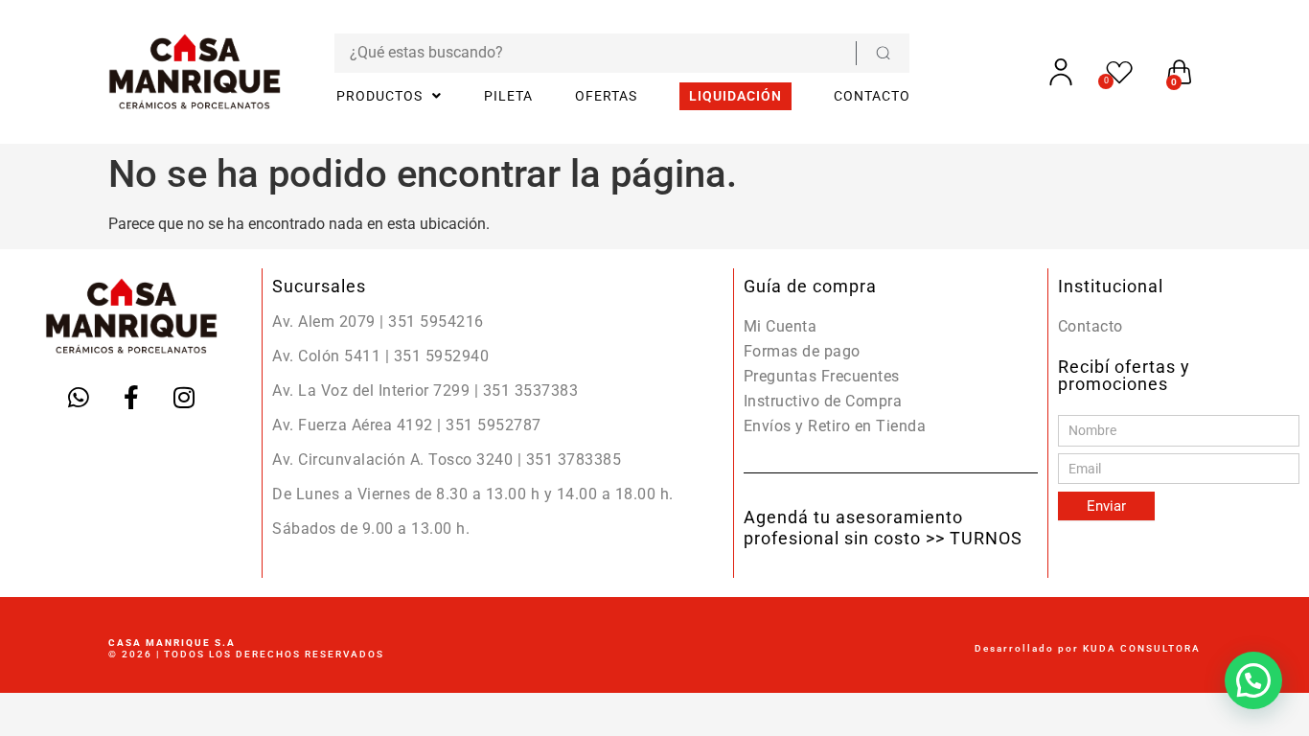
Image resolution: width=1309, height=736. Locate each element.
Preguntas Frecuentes (822, 376)
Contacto (1090, 326)
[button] (1253, 680)
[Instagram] (184, 398)
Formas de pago (802, 351)
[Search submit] (882, 53)
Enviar (1106, 506)
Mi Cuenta (780, 326)
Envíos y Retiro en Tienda (835, 426)
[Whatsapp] (79, 398)
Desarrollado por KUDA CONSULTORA (1088, 648)
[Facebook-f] (131, 398)
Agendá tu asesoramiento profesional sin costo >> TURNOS (883, 527)
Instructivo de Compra (823, 401)
